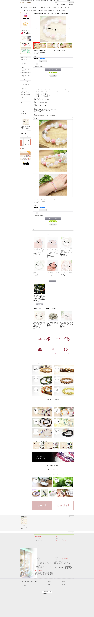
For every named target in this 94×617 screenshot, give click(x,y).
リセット (29, 130)
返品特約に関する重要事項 (39, 66)
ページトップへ (71, 532)
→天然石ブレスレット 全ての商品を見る (64, 404)
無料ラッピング (50, 584)
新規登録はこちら (63, 4)
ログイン (57, 4)
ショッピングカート (24, 585)
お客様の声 (49, 581)
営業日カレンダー (64, 584)
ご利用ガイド (63, 581)
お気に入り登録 (53, 75)
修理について (37, 581)
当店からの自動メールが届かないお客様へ (27, 582)
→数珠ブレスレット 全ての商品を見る (61, 363)
